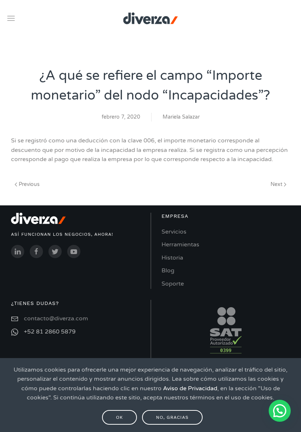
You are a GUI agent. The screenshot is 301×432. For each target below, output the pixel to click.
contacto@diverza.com (56, 318)
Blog (168, 270)
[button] (280, 411)
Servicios (174, 231)
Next (277, 184)
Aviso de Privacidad (190, 388)
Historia (172, 257)
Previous (28, 184)
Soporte (173, 283)
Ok (119, 417)
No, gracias (172, 417)
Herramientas (180, 244)
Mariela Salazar (181, 117)
